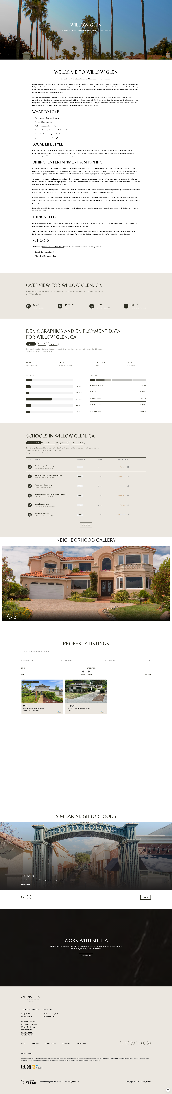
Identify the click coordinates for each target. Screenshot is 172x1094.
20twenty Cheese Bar (55, 190)
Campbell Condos (27, 1035)
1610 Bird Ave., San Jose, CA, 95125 (44, 496)
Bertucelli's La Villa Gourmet (54, 198)
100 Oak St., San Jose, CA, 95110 (43, 487)
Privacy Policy (145, 1082)
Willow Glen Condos (28, 1027)
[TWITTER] (133, 1043)
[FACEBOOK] (122, 1043)
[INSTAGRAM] (149, 1043)
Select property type (27, 660)
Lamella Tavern (37, 208)
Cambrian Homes (27, 1030)
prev (9, 616)
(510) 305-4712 (26, 1014)
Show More (86, 525)
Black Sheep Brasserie (52, 179)
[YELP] (138, 1043)
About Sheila (35, 1044)
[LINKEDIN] (127, 1043)
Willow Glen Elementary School (45, 256)
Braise (48, 208)
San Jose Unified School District (53, 247)
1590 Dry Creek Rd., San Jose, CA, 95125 (45, 506)
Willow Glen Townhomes (29, 1024)
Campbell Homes (27, 1032)
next (15, 616)
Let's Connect (81, 1043)
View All (145, 897)
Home (23, 1044)
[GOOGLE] (143, 1043)
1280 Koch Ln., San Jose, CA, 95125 (44, 468)
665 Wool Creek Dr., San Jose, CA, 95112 (45, 477)
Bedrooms (112, 660)
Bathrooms (68, 660)
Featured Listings (50, 1044)
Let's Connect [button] (86, 956)
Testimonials (66, 1044)
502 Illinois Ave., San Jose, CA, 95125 (44, 516)
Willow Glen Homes (28, 1022)
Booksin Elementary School (44, 252)
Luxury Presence (73, 1082)
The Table (108, 168)
